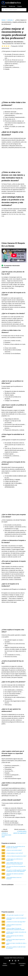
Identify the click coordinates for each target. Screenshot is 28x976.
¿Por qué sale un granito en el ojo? (15, 915)
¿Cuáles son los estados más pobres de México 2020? (16, 932)
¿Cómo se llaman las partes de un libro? (16, 856)
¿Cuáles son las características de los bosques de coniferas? (15, 847)
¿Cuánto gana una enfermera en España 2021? (14, 859)
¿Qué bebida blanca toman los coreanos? (13, 878)
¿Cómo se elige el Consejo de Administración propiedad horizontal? (15, 929)
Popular (19, 6)
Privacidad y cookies (22, 964)
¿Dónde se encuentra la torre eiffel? (6, 834)
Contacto (12, 963)
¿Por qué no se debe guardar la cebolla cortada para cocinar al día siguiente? (16, 870)
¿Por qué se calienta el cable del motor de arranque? (16, 947)
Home (3, 20)
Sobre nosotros (4, 964)
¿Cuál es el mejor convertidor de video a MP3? (16, 944)
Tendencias (12, 6)
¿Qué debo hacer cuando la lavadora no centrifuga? (16, 918)
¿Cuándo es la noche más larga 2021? (16, 921)
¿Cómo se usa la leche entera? (14, 850)
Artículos (4, 6)
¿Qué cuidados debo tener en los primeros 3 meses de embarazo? (14, 863)
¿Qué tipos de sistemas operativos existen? (14, 874)
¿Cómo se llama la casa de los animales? (13, 925)
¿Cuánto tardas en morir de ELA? (14, 853)
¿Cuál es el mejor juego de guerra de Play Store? (15, 940)
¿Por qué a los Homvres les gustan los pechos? (15, 867)
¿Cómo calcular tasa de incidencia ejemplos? (14, 936)
